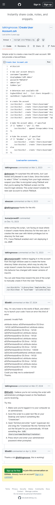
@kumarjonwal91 (12, 259)
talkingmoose (9, 27)
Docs (48, 489)
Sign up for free (13, 470)
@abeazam (9, 174)
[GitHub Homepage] (19, 498)
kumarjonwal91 (12, 218)
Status (30, 489)
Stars (40, 46)
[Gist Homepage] (19, 4)
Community (39, 489)
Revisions (23, 46)
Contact (20, 491)
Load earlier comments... (27, 160)
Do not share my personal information (27, 494)
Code (8, 46)
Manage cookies (31, 491)
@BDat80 (8, 392)
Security (23, 489)
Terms (7, 489)
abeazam (9, 201)
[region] (27, 109)
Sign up (48, 4)
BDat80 (8, 302)
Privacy (15, 489)
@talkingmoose (11, 207)
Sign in (37, 4)
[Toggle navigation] (3, 4)
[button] (38, 40)
